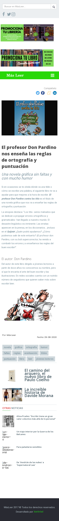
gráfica (18, 347)
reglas (17, 353)
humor (44, 347)
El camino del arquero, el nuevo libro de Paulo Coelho (38, 375)
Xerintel (38, 511)
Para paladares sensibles (29, 447)
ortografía (31, 347)
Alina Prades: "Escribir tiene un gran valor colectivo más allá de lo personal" (36, 417)
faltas (7, 353)
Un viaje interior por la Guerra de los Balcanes (35, 433)
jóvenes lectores (44, 359)
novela (7, 347)
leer (30, 359)
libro (21, 359)
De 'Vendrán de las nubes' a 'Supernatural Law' (30, 463)
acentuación (30, 353)
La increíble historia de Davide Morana (39, 392)
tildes (44, 353)
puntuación (9, 359)
